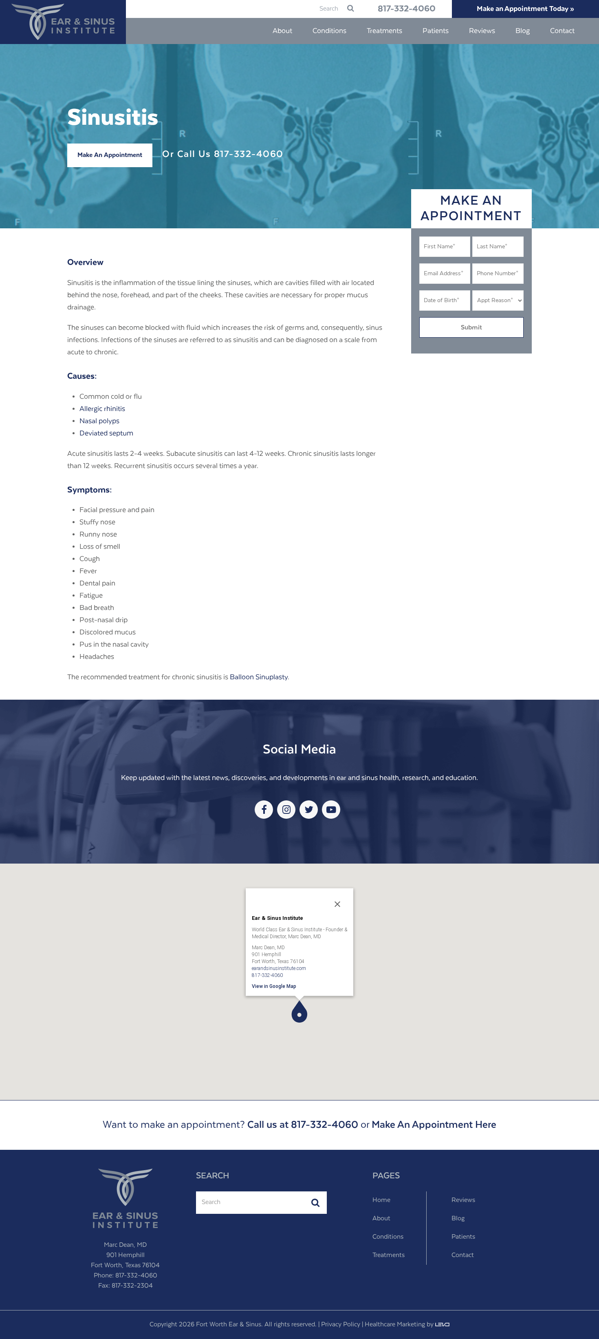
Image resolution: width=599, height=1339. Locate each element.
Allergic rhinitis (102, 409)
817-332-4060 (407, 9)
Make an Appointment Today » (525, 9)
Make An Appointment (109, 155)
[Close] (337, 904)
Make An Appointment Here (434, 1125)
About (381, 1218)
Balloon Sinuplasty (259, 677)
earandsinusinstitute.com (279, 968)
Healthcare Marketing (395, 1324)
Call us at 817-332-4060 (302, 1125)
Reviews (463, 1200)
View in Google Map (274, 986)
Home (381, 1200)
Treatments (388, 1255)
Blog (458, 1218)
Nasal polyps (99, 421)
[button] (299, 1011)
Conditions (387, 1237)
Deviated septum (106, 433)
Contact (462, 1255)
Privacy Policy (340, 1324)
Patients (463, 1237)
